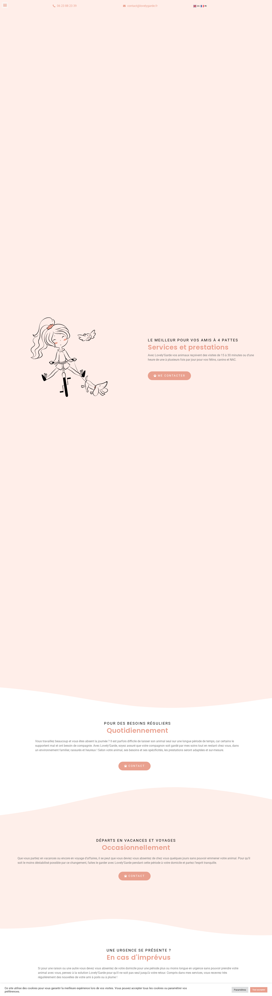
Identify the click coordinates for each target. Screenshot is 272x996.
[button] (5, 5)
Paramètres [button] (240, 989)
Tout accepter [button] (258, 990)
